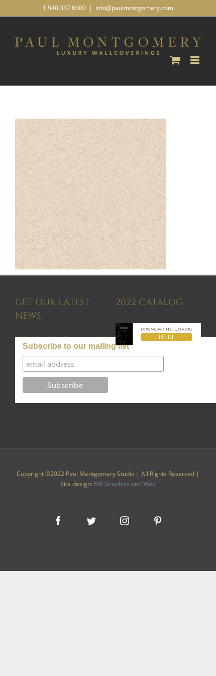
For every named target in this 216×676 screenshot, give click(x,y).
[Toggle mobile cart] (175, 60)
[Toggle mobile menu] (195, 60)
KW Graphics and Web (125, 483)
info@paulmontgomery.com (134, 8)
